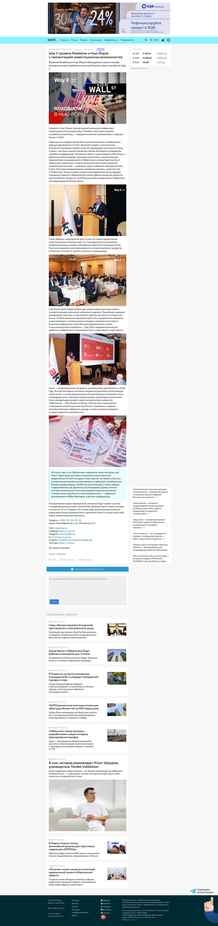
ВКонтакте (106, 910)
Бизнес (62, 622)
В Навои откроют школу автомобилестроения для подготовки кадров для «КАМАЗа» (71, 846)
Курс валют (137, 49)
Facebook (107, 903)
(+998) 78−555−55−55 (70, 520)
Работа (74, 916)
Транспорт (64, 728)
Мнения (84, 40)
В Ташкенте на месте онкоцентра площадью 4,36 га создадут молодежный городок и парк (73, 676)
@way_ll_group (67, 531)
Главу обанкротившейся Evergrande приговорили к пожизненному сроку (71, 627)
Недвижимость (111, 40)
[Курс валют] (162, 40)
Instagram (107, 907)
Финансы (62, 702)
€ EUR (136, 58)
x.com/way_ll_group (61, 537)
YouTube (106, 913)
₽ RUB (136, 62)
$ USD (136, 53)
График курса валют (139, 68)
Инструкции (96, 40)
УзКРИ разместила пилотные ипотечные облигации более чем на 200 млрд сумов (74, 707)
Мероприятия (127, 40)
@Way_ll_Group (66, 543)
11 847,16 (147, 53)
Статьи (74, 40)
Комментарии (69, 560)
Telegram (106, 900)
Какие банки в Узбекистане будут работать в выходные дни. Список (69, 652)
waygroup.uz (61, 528)
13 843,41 (147, 58)
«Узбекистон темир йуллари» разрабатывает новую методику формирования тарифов (68, 734)
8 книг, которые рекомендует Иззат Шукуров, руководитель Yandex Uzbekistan (83, 765)
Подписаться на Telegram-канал (89, 569)
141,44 (146, 62)
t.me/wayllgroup (67, 534)
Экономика (63, 647)
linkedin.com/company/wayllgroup (75, 540)
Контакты (75, 900)
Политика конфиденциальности (80, 911)
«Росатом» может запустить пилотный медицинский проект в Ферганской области (72, 872)
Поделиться (87, 560)
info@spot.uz (133, 920)
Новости (64, 40)
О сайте (75, 907)
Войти (54, 602)
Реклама (75, 903)
